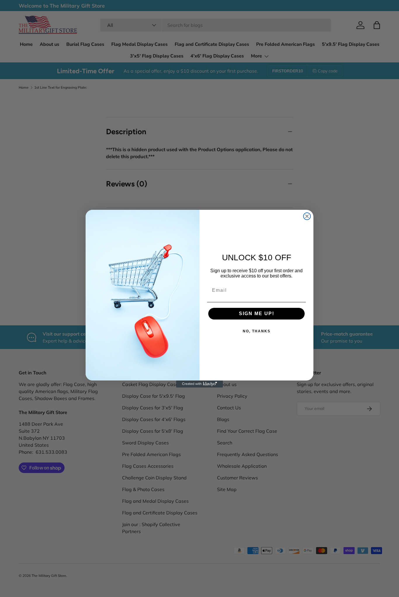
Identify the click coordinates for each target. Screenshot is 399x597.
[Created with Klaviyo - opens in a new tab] (199, 383)
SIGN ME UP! (256, 313)
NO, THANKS (256, 331)
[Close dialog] (306, 216)
